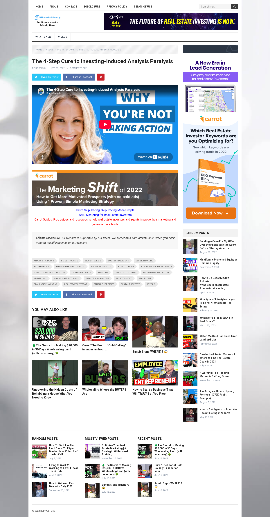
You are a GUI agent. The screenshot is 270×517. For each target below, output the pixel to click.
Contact (71, 6)
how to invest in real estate (156, 266)
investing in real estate (156, 272)
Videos (62, 36)
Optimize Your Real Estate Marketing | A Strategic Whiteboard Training (115, 450)
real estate (145, 278)
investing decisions (125, 272)
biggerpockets (93, 261)
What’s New (43, 36)
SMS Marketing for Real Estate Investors (105, 215)
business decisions (118, 261)
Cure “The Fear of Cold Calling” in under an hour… (168, 468)
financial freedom (101, 266)
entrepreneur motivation (70, 266)
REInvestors (47, 510)
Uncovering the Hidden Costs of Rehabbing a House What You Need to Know (54, 393)
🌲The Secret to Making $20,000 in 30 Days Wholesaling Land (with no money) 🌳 (55, 349)
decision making (144, 261)
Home (39, 6)
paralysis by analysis (97, 278)
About (54, 6)
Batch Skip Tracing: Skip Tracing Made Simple (105, 210)
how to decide (126, 266)
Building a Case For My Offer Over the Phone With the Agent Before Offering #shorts (218, 245)
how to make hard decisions (49, 272)
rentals (151, 284)
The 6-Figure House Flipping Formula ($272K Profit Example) (217, 395)
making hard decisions (66, 278)
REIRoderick (39, 68)
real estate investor (75, 284)
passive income (124, 278)
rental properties (104, 284)
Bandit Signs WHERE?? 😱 (150, 351)
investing (103, 272)
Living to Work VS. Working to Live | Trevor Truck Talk (63, 468)
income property (81, 272)
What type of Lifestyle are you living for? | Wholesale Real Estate (217, 303)
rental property (130, 284)
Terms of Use (143, 6)
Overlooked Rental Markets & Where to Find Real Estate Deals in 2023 (217, 358)
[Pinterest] (101, 77)
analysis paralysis (44, 261)
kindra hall (40, 278)
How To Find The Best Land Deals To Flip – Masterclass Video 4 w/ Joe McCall (63, 450)
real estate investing (45, 284)
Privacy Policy (117, 6)
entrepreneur (41, 266)
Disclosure (92, 6)
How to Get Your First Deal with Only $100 (62, 485)
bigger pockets (69, 261)
